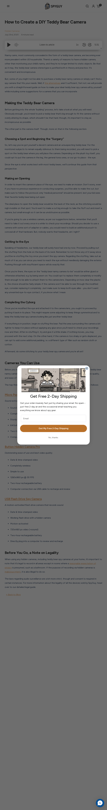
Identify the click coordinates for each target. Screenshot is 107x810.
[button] (100, 803)
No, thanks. (53, 437)
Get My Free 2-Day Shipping (53, 428)
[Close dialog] (87, 368)
